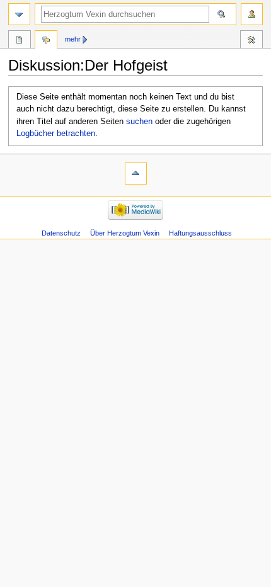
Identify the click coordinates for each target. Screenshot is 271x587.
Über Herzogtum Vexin (124, 233)
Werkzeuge (251, 41)
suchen (139, 121)
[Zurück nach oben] (136, 173)
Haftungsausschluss (200, 233)
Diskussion (46, 41)
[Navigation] (19, 14)
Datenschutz (61, 233)
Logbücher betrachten (55, 133)
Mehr (73, 39)
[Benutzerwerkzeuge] (252, 14)
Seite (19, 41)
